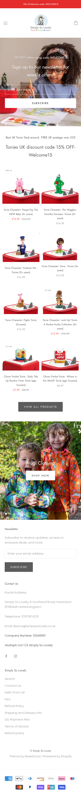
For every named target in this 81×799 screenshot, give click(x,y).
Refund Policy (14, 706)
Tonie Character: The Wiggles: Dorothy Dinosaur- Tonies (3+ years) (60, 214)
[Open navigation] (5, 23)
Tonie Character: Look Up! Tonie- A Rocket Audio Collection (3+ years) (60, 324)
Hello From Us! (15, 692)
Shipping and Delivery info (23, 713)
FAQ (7, 699)
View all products (40, 407)
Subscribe (40, 103)
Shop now (41, 475)
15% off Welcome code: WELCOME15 (40, 4)
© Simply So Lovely (40, 751)
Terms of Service (17, 726)
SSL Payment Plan (17, 719)
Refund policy (14, 733)
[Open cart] (75, 23)
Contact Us (13, 686)
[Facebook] (6, 656)
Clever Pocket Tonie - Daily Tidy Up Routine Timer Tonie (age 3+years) (21, 381)
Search (10, 679)
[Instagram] (15, 656)
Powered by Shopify (57, 756)
